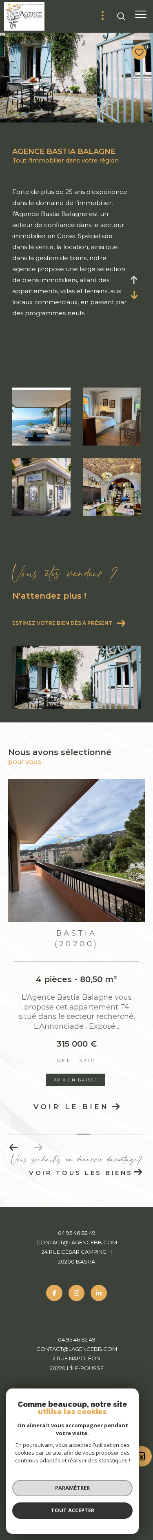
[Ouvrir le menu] (141, 14)
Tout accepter (72, 1510)
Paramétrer (72, 1487)
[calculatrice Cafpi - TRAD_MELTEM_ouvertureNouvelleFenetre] (141, 1458)
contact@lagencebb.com (76, 1242)
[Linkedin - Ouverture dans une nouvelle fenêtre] (99, 1293)
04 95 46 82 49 (76, 1233)
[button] (38, 1148)
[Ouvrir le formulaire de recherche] (121, 16)
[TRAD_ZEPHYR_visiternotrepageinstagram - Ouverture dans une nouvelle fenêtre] (77, 1293)
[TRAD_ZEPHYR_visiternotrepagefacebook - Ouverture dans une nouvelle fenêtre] (54, 1293)
